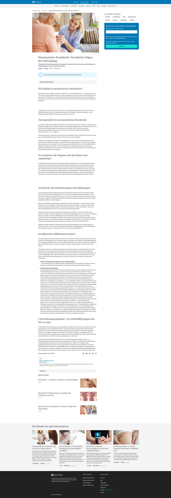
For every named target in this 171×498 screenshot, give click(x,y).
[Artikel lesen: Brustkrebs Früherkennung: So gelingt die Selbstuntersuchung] (88, 397)
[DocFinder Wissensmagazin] (37, 2)
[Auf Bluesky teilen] (86, 353)
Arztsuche (75, 2)
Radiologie (132, 20)
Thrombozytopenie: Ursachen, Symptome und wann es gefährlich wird (125, 448)
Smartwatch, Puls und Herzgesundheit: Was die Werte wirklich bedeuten (97, 448)
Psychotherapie (123, 20)
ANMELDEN (121, 46)
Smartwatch (89, 465)
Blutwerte (123, 462)
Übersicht (57, 6)
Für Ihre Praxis (94, 2)
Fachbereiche (74, 6)
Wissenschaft (111, 6)
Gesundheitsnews (65, 6)
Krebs (124, 16)
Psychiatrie (115, 20)
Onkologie (46, 68)
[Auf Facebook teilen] (83, 353)
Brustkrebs (107, 16)
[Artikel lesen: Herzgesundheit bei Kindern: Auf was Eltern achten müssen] (45, 437)
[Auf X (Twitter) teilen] (89, 353)
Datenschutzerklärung (120, 38)
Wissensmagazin (84, 2)
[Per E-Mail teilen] (96, 353)
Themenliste (81, 6)
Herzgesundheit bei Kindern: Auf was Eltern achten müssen (44, 447)
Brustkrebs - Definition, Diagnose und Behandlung (58, 379)
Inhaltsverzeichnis (46, 82)
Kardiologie (42, 463)
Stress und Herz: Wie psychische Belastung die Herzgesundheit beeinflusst (71, 448)
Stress (61, 465)
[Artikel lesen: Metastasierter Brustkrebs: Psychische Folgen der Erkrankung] (88, 410)
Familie (93, 6)
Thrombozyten (116, 462)
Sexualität (103, 6)
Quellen (42, 371)
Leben (98, 6)
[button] (116, 6)
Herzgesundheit (35, 463)
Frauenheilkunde (116, 16)
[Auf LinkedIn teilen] (92, 353)
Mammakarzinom (132, 16)
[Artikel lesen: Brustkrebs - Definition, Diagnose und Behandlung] (88, 383)
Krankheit (88, 6)
